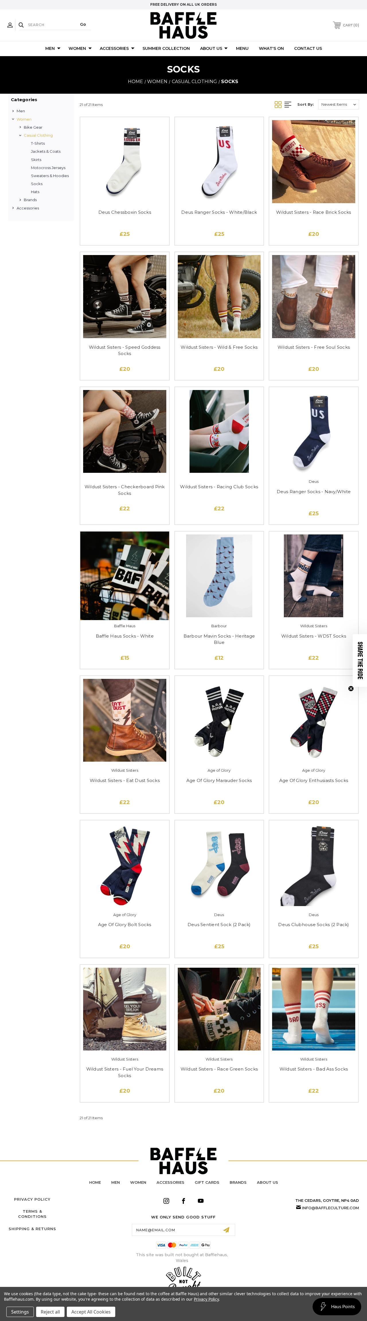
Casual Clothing (38, 135)
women (138, 1182)
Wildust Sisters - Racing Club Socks (219, 486)
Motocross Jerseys (48, 167)
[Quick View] (124, 197)
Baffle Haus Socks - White (125, 636)
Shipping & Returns (32, 1228)
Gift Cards (207, 1182)
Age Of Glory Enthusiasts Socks (313, 780)
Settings (20, 1312)
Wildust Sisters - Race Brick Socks (313, 212)
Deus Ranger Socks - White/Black (219, 212)
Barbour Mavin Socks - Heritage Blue (219, 639)
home (95, 1182)
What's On (271, 48)
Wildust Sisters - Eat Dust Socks (125, 780)
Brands (30, 199)
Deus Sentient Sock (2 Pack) (219, 924)
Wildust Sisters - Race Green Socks (219, 1069)
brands (238, 1182)
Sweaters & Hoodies (50, 175)
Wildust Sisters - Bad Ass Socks (314, 1069)
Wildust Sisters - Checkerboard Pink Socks (125, 490)
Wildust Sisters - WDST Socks (313, 636)
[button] (360, 660)
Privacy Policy (32, 1199)
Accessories (114, 48)
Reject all (50, 1312)
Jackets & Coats (45, 151)
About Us (211, 48)
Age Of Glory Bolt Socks (124, 924)
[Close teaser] (351, 688)
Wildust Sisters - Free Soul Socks (314, 347)
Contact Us (308, 48)
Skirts (36, 159)
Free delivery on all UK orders (183, 4)
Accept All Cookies (91, 1312)
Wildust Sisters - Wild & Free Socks (219, 347)
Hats (35, 191)
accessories (170, 1182)
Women (77, 48)
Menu (242, 48)
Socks (36, 183)
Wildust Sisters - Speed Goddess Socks (125, 350)
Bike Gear (33, 127)
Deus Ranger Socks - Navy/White (314, 491)
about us (267, 1182)
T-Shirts (38, 143)
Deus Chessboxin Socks (124, 212)
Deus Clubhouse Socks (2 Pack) (313, 924)
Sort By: (305, 104)
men (115, 1182)
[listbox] (338, 104)
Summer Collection (166, 48)
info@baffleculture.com (330, 1208)
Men (50, 48)
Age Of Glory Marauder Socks (219, 780)
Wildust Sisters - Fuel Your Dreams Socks (124, 1072)
